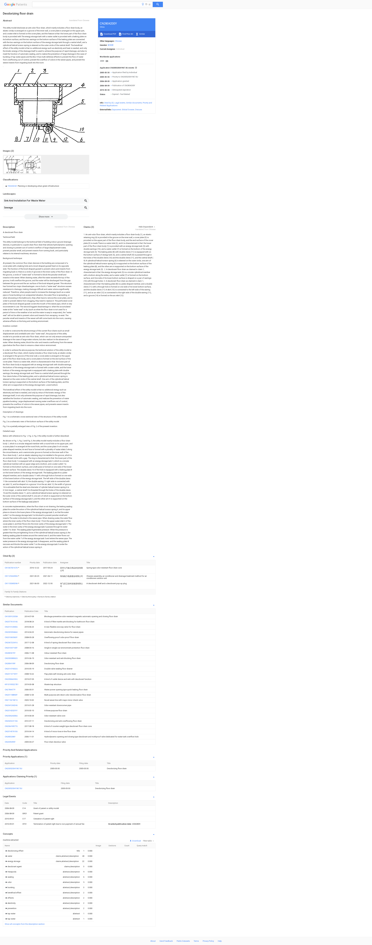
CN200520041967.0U (13, 768)
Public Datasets (183, 941)
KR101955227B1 (11, 684)
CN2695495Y (10, 742)
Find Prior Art (127, 34)
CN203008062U (11, 658)
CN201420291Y (11, 710)
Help (220, 941)
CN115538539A (11, 583)
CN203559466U (11, 632)
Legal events (120, 103)
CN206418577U (11, 726)
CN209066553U (11, 679)
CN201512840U (11, 627)
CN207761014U (11, 622)
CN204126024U (11, 705)
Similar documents (134, 103)
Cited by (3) (109, 103)
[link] (32, 186)
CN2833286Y (10, 737)
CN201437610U (11, 731)
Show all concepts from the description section (25, 924)
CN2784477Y (10, 690)
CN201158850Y (11, 695)
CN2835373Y (10, 653)
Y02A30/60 (12, 186)
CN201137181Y (11, 674)
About (153, 941)
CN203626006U (11, 716)
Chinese (118, 41)
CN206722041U (11, 642)
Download (136, 841)
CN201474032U (11, 669)
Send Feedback (166, 941)
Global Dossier (128, 109)
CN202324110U (11, 721)
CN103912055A (11, 616)
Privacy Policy (208, 941)
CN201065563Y (11, 637)
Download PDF (109, 34)
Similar (142, 34)
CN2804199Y (10, 663)
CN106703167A (11, 568)
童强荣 (110, 45)
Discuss (138, 109)
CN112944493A (11, 576)
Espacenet (116, 109)
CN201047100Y (11, 648)
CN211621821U (11, 700)
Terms (196, 941)
